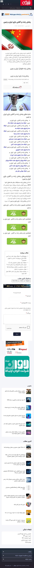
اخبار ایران (27, 26)
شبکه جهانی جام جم (21, 171)
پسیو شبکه (28, 542)
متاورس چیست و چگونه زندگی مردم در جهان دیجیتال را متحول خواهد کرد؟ (15, 432)
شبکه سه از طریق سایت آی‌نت (18, 155)
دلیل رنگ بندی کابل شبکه (19, 504)
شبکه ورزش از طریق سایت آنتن (18, 166)
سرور (8, 565)
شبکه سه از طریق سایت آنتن (19, 144)
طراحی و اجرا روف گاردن (24, 534)
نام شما (28, 296)
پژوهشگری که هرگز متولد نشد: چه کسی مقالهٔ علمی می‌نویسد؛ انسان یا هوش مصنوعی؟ (16, 258)
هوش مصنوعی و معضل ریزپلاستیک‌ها (16, 267)
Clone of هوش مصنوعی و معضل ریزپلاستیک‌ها (14, 447)
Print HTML (15, 281)
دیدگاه (28, 313)
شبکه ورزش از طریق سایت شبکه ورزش (16, 160)
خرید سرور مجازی (26, 540)
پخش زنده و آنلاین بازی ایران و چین (17, 22)
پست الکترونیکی (26, 303)
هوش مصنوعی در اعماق (20, 269)
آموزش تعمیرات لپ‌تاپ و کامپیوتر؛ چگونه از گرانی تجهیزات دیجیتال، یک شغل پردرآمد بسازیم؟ (14, 496)
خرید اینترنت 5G (26, 538)
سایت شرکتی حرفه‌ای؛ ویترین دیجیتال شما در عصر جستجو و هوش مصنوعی (14, 480)
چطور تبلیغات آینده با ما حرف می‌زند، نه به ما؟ (15, 513)
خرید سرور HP (27, 536)
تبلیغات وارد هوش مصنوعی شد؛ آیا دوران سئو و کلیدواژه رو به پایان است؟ (16, 264)
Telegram (27, 281)
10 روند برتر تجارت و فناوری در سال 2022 (16, 400)
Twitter (21, 281)
